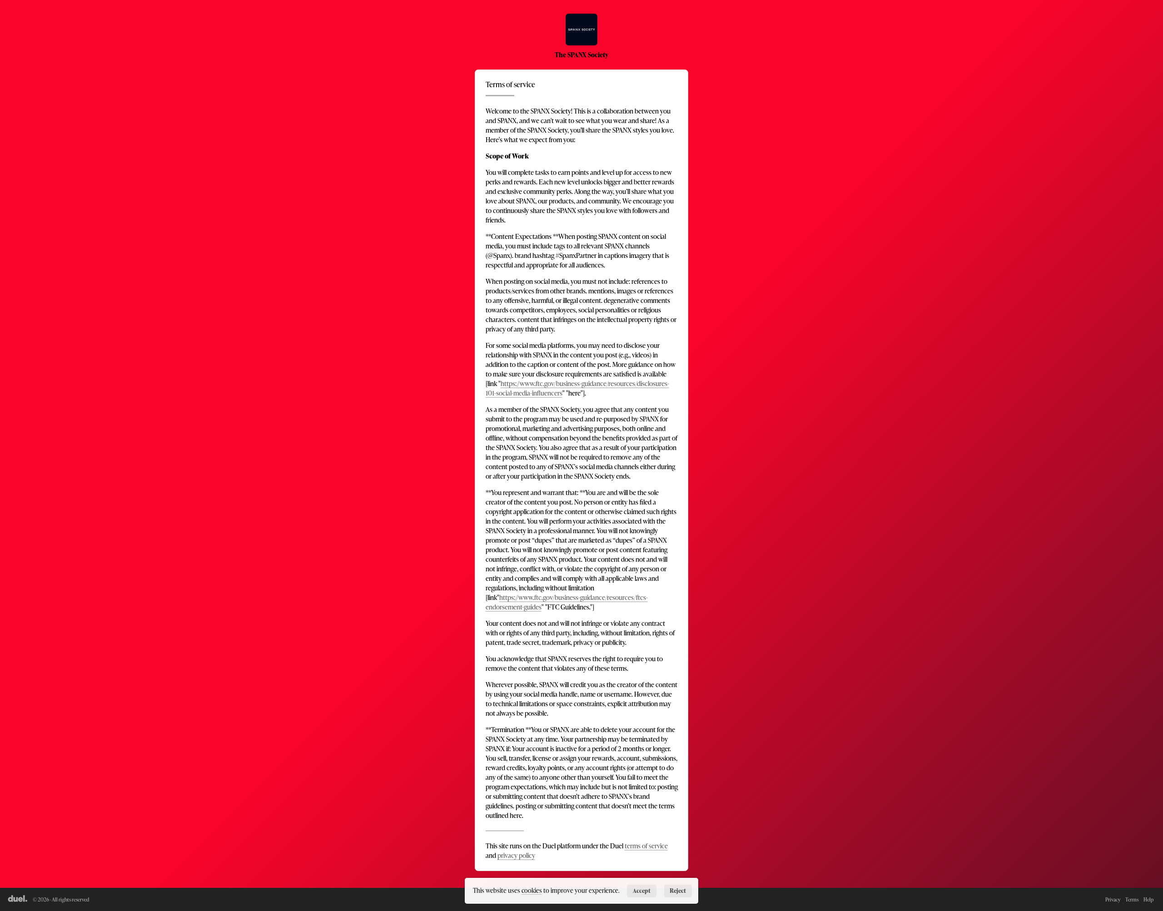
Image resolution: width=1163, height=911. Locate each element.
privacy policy (516, 855)
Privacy (1112, 899)
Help (1148, 899)
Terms (1131, 899)
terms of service (646, 846)
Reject (678, 890)
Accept (642, 890)
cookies (532, 890)
